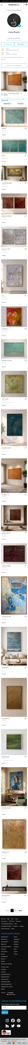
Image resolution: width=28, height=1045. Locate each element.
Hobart (15, 954)
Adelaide (16, 941)
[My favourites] (24, 4)
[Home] (14, 4)
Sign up (4, 1012)
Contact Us (15, 926)
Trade (16, 918)
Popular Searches (5, 928)
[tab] (21, 93)
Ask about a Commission (14, 65)
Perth (15, 949)
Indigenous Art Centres (7, 986)
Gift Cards (18, 921)
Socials (12, 928)
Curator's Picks (5, 967)
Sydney (15, 936)
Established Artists (5, 974)
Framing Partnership (6, 926)
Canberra (16, 946)
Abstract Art (4, 939)
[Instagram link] (8, 1022)
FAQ (15, 923)
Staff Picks (3, 969)
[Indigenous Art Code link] (14, 1032)
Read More (3, 59)
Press (12, 918)
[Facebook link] (14, 1022)
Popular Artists (5, 979)
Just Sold (3, 972)
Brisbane (16, 944)
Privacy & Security (12, 1041)
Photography (4, 956)
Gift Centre (11, 921)
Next (20, 910)
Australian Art (4, 941)
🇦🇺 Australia (10, 992)
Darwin (16, 951)
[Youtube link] (20, 1027)
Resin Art (3, 959)
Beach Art (3, 944)
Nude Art (3, 949)
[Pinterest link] (20, 1022)
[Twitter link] (14, 1027)
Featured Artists (5, 976)
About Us (3, 918)
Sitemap (22, 926)
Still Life (3, 961)
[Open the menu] (1, 5)
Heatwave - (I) (5, 93)
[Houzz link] (8, 1027)
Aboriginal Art (4, 936)
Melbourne (16, 939)
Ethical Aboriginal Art (6, 984)
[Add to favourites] (25, 128)
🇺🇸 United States (11, 994)
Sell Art (3, 989)
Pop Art (3, 954)
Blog (8, 918)
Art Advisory (4, 921)
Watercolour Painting (6, 963)
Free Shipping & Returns (7, 923)
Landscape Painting (6, 946)
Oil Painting (4, 951)
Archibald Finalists (5, 981)
